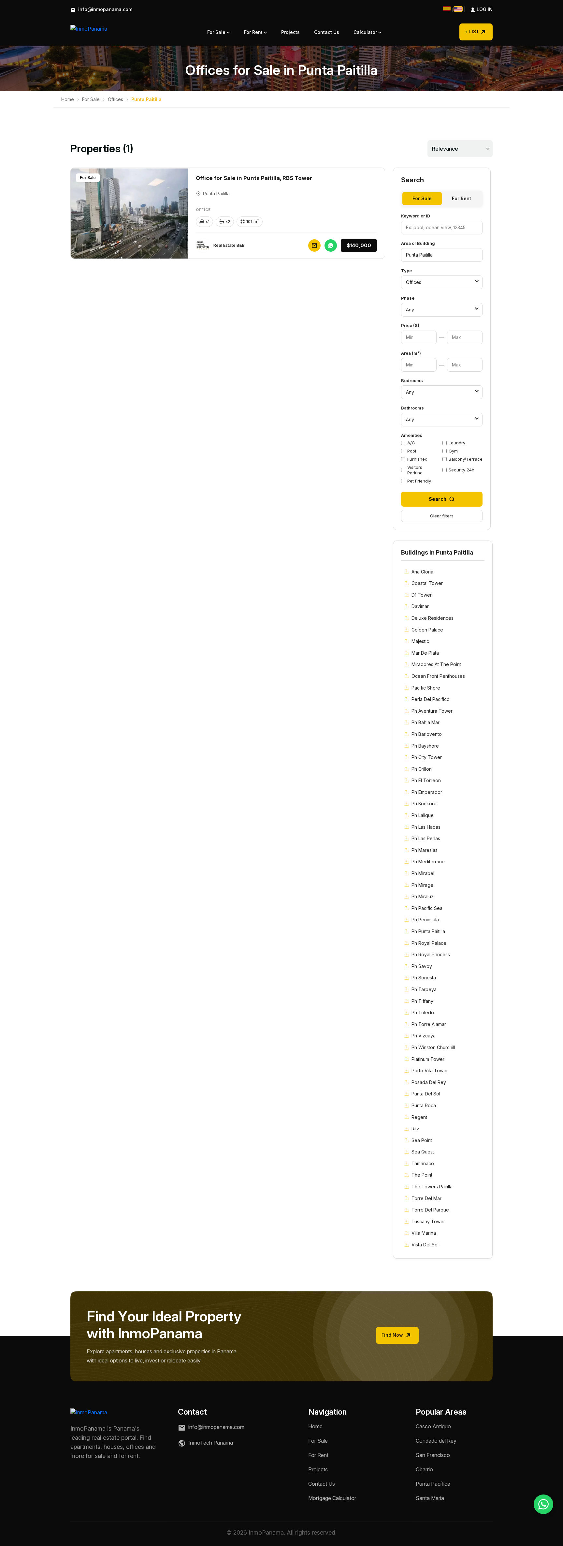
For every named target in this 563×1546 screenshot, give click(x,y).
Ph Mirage (422, 885)
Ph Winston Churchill (433, 1047)
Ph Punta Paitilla (428, 931)
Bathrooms (412, 407)
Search (437, 499)
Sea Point (421, 1140)
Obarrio (424, 1469)
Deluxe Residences (432, 618)
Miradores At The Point (436, 664)
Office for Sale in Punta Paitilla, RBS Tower (254, 178)
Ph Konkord (424, 803)
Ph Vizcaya (423, 1035)
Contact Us (326, 32)
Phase (407, 298)
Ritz (415, 1128)
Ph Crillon (421, 769)
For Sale (217, 32)
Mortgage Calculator (332, 1498)
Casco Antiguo (433, 1426)
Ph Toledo (422, 1012)
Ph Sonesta (423, 977)
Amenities (411, 435)
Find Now (393, 1334)
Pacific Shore (425, 688)
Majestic (420, 641)
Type (406, 270)
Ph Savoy (421, 966)
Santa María (430, 1498)
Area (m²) (411, 353)
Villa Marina (423, 1233)
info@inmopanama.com (104, 9)
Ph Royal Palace (428, 943)
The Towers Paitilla (432, 1186)
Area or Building (418, 243)
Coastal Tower (427, 583)
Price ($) (410, 325)
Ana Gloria (422, 571)
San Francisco (433, 1455)
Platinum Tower (427, 1059)
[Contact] (314, 245)
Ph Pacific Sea (426, 908)
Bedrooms (412, 380)
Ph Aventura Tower (432, 711)
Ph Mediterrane (428, 861)
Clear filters (442, 515)
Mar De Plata (425, 653)
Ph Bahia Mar (425, 722)
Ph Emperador (426, 792)
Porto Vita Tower (429, 1070)
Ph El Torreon (426, 780)
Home (67, 99)
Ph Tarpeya (424, 989)
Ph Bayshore (425, 746)
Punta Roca (423, 1105)
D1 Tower (421, 595)
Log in (478, 9)
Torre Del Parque (430, 1209)
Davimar (420, 606)
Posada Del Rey (428, 1082)
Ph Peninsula (425, 919)
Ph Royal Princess (430, 954)
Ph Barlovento (426, 734)
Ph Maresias (424, 850)
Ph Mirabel (422, 873)
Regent (419, 1117)
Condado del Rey (436, 1440)
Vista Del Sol (425, 1244)
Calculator (366, 32)
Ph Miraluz (422, 896)
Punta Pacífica (433, 1483)
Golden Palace (427, 629)
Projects (290, 32)
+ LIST (472, 31)
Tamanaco (422, 1163)
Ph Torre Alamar (428, 1024)
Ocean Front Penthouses (438, 676)
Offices (115, 99)
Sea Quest (422, 1151)
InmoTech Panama (210, 1442)
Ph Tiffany (422, 1001)
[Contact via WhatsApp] (543, 1504)
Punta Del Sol (425, 1093)
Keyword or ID (415, 215)
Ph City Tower (426, 757)
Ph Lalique (422, 815)
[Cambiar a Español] (447, 8)
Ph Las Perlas (425, 838)
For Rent (254, 32)
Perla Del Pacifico (430, 699)
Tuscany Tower (428, 1221)
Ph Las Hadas (425, 827)
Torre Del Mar (426, 1198)
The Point (421, 1175)
